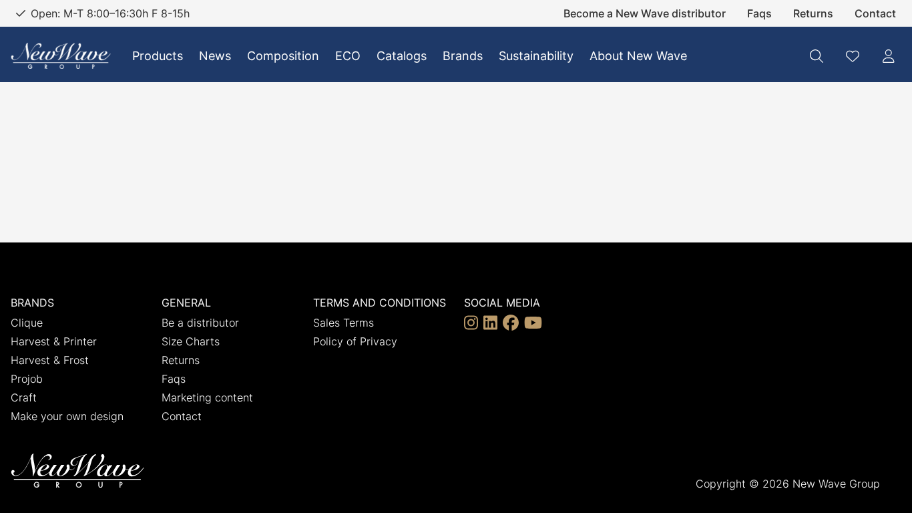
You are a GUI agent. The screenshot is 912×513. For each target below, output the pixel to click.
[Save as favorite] (852, 56)
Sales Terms (343, 322)
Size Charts (191, 341)
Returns (813, 13)
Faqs (759, 13)
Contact (875, 13)
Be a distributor (200, 322)
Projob (27, 378)
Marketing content (207, 397)
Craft (24, 397)
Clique (27, 322)
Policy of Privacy (355, 341)
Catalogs (402, 56)
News (215, 56)
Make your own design (67, 416)
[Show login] (888, 56)
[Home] (61, 56)
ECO (348, 56)
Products (157, 56)
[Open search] (816, 56)
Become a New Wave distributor (644, 13)
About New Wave (638, 56)
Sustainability (536, 56)
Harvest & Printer (54, 341)
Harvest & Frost (50, 360)
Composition (283, 56)
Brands (463, 56)
